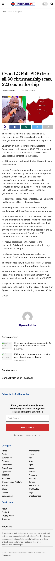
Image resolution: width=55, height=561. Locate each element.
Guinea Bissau (7, 496)
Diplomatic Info (10, 90)
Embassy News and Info (12, 482)
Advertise (6, 519)
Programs (33, 475)
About (4, 509)
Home (4, 12)
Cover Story (7, 468)
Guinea (5, 492)
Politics (32, 472)
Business (5, 461)
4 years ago (20, 349)
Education (6, 479)
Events (5, 485)
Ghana (4, 489)
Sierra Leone (34, 485)
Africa (4, 451)
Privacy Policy (8, 516)
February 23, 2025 (28, 90)
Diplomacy (6, 472)
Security (32, 479)
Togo (31, 492)
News (31, 461)
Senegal (32, 482)
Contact (5, 512)
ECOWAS (11, 12)
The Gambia (34, 489)
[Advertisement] (27, 42)
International (34, 451)
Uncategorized (35, 496)
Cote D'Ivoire (7, 465)
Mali (30, 458)
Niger (31, 465)
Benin (4, 454)
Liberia (31, 454)
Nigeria (19, 12)
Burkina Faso (7, 458)
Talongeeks (6, 555)
